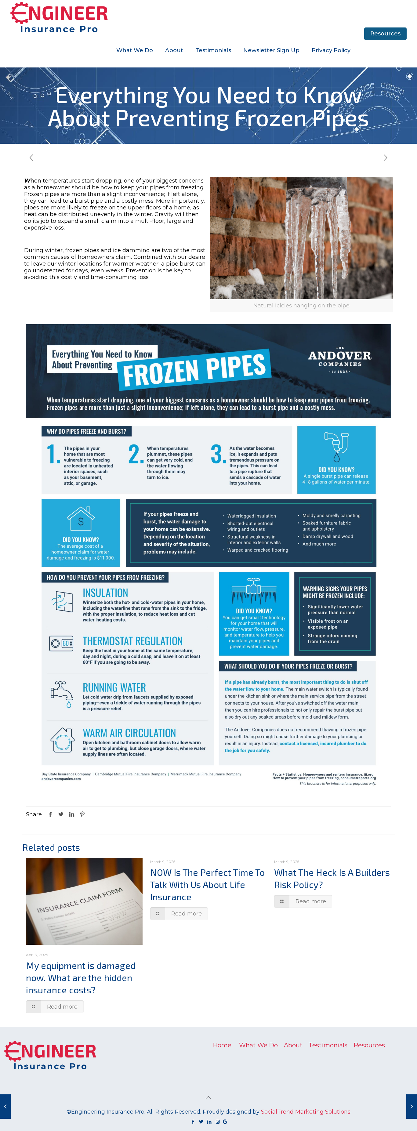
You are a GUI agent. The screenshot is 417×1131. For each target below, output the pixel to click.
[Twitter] (201, 1122)
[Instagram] (218, 1122)
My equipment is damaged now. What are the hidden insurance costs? (81, 977)
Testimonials (328, 1045)
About (293, 1045)
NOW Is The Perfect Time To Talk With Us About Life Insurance (207, 884)
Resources (385, 33)
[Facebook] (193, 1122)
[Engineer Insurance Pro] (59, 17)
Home (222, 1045)
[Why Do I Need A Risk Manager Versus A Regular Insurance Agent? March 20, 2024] (411, 1106)
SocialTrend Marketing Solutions (305, 1111)
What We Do (258, 1045)
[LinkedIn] (209, 1122)
